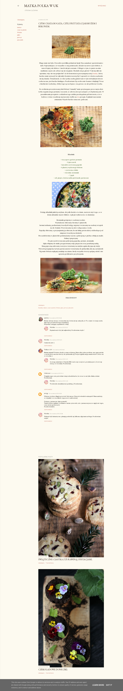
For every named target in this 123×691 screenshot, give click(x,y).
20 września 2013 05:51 (55, 393)
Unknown (47, 373)
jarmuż (19, 37)
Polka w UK (48, 349)
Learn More (98, 685)
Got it (109, 685)
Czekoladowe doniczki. (53, 669)
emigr (46, 393)
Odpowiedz (48, 336)
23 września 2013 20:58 (56, 413)
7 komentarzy (50, 563)
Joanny (95, 73)
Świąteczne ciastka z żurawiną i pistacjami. (65, 559)
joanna (46, 318)
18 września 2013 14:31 (62, 359)
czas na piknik (21, 30)
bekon (19, 27)
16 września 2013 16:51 (58, 349)
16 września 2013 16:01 (62, 327)
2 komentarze (50, 673)
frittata (19, 32)
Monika (52, 327)
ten (78, 97)
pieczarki (20, 40)
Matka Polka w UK (41, 5)
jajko (18, 35)
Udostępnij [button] (20, 20)
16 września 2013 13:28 (55, 318)
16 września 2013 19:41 (57, 373)
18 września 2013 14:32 (62, 381)
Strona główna (31, 10)
